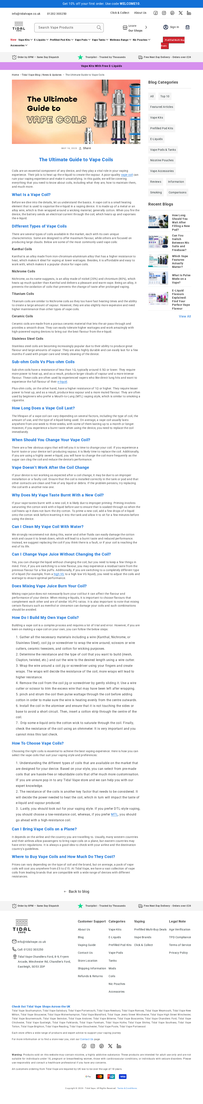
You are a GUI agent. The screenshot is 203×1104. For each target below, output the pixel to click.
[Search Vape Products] (99, 27)
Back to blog (79, 891)
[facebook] (154, 14)
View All (185, 316)
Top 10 (164, 96)
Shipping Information (92, 968)
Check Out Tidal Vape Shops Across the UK (41, 1006)
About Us (140, 12)
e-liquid (62, 381)
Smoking (156, 192)
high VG (59, 574)
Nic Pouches (117, 983)
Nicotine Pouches (162, 160)
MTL (114, 814)
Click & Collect (119, 12)
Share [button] (87, 148)
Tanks (113, 960)
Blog (81, 937)
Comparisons (178, 192)
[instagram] (163, 14)
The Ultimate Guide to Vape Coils (84, 74)
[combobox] (68, 27)
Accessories (117, 991)
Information (176, 181)
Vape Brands (142, 937)
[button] (25, 40)
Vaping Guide (87, 945)
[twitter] (179, 14)
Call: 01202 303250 (30, 949)
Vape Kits (156, 117)
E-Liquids (156, 139)
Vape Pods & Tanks (163, 149)
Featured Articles (161, 106)
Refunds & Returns (90, 976)
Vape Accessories (162, 171)
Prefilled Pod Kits (161, 128)
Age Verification (180, 929)
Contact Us (85, 952)
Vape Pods (116, 952)
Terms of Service (180, 945)
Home (15, 74)
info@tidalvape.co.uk (31, 941)
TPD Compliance (180, 937)
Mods (112, 968)
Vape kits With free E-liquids (101, 66)
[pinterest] (171, 14)
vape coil (127, 174)
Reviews (155, 181)
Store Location (88, 960)
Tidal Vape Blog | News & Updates (42, 74)
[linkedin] (188, 14)
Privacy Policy (178, 952)
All (152, 96)
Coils (112, 976)
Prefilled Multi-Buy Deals (172, 43)
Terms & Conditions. (127, 1088)
